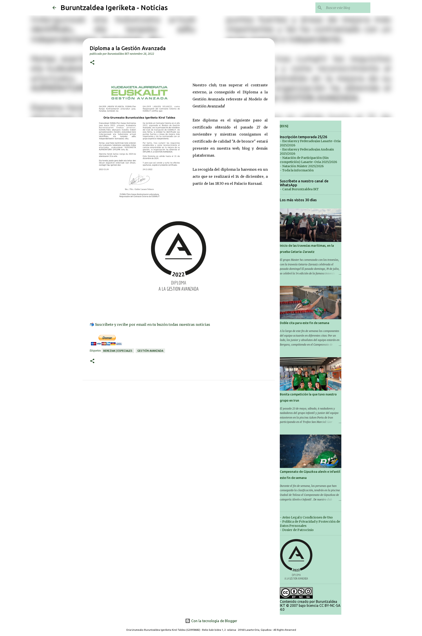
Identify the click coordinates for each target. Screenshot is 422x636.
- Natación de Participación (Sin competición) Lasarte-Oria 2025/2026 (308, 160)
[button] (92, 63)
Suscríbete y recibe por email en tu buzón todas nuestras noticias (152, 324)
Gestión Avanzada (150, 350)
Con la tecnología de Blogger (213, 621)
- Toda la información (297, 170)
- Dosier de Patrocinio (297, 530)
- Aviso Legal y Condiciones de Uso (306, 517)
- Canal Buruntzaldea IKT (299, 189)
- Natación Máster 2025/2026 (302, 166)
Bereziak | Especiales (117, 350)
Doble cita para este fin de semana (304, 323)
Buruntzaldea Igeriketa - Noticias (114, 7)
